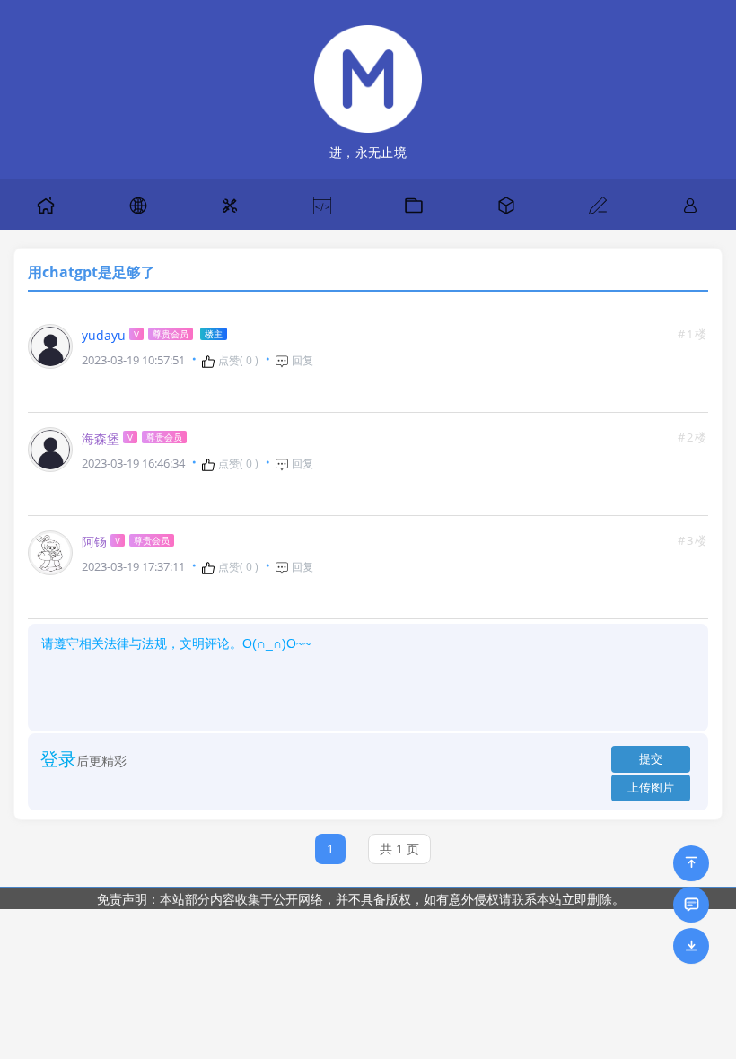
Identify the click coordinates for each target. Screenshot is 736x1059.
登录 (58, 759)
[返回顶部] (691, 863)
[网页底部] (691, 946)
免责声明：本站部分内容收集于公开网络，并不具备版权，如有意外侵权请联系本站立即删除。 (361, 898)
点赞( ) (236, 360)
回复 (301, 360)
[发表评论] (691, 905)
